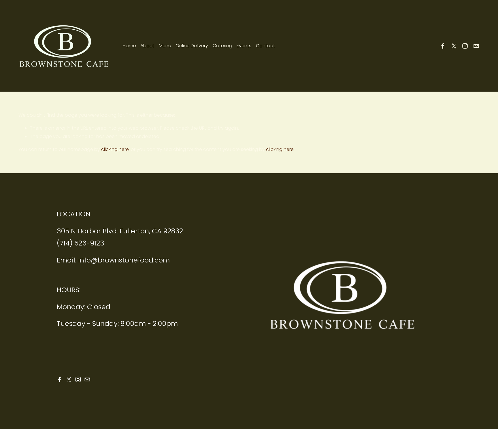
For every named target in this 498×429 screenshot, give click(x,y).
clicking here (115, 149)
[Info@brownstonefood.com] (476, 46)
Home (129, 45)
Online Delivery (192, 45)
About (147, 45)
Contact (265, 45)
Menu (165, 45)
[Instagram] (465, 46)
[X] (454, 46)
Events (244, 45)
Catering (222, 45)
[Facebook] (442, 46)
